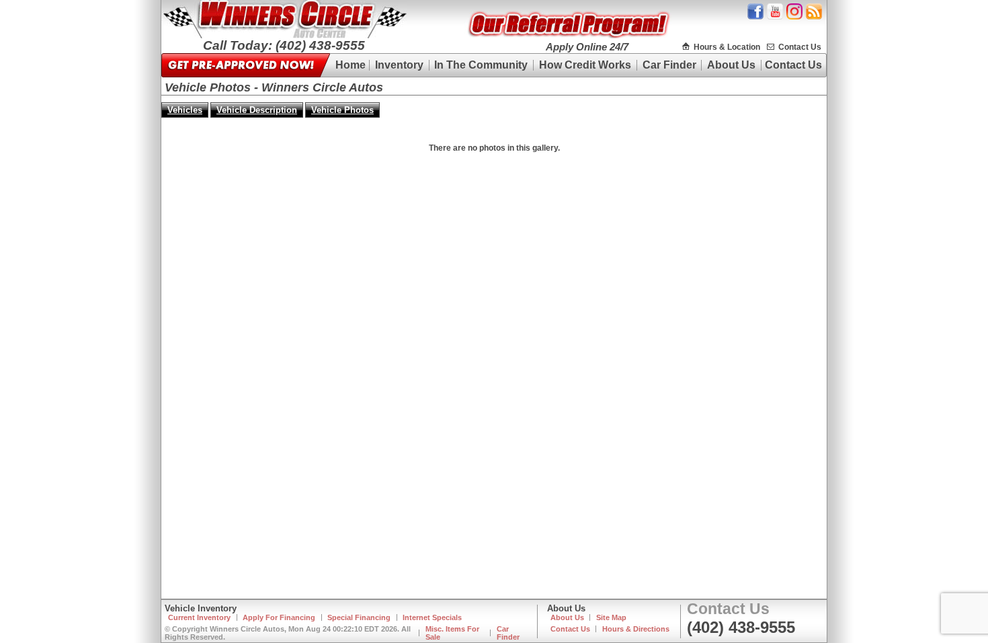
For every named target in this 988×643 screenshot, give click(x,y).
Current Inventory (199, 617)
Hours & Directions (635, 629)
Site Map (611, 617)
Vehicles (184, 110)
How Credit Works (585, 65)
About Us (731, 65)
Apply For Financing (279, 617)
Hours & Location (727, 47)
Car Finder (669, 65)
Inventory (399, 65)
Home (350, 65)
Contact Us (799, 47)
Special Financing (358, 617)
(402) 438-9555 (741, 627)
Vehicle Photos (342, 110)
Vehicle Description (256, 110)
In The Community (481, 65)
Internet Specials (432, 617)
